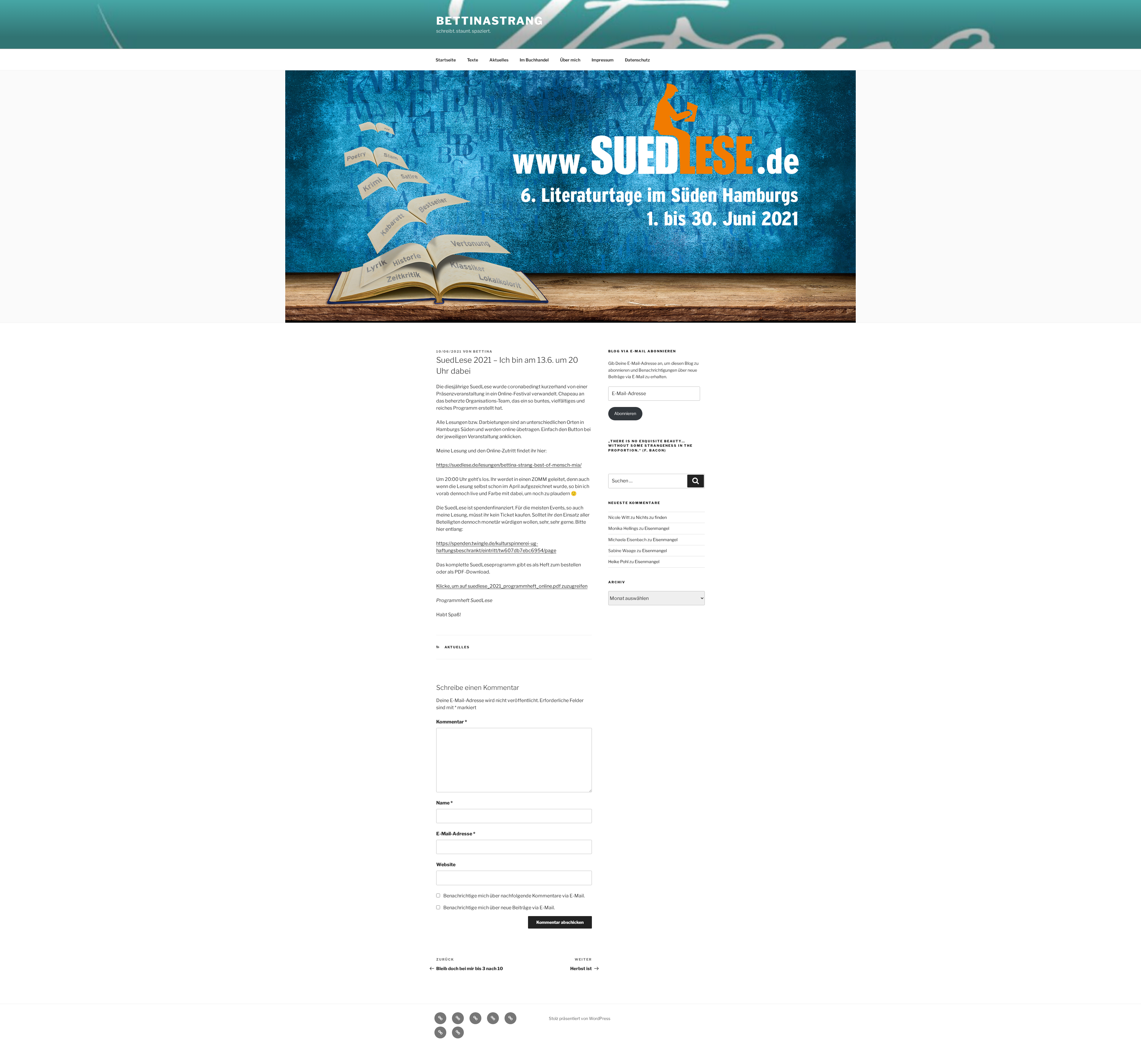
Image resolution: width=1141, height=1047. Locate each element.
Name (444, 803)
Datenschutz (637, 59)
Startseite (446, 59)
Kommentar (451, 722)
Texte (472, 59)
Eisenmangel (656, 528)
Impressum (603, 59)
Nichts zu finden (651, 517)
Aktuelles (498, 59)
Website (446, 864)
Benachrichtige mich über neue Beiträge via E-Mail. (499, 907)
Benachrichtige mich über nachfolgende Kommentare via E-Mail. (514, 896)
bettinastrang (489, 20)
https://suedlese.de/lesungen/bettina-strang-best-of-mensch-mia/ (508, 465)
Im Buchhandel (534, 59)
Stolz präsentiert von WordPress (579, 1018)
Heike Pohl (618, 561)
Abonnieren (625, 413)
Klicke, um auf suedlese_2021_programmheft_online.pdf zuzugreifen (511, 586)
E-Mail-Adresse (455, 834)
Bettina (483, 351)
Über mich (570, 59)
